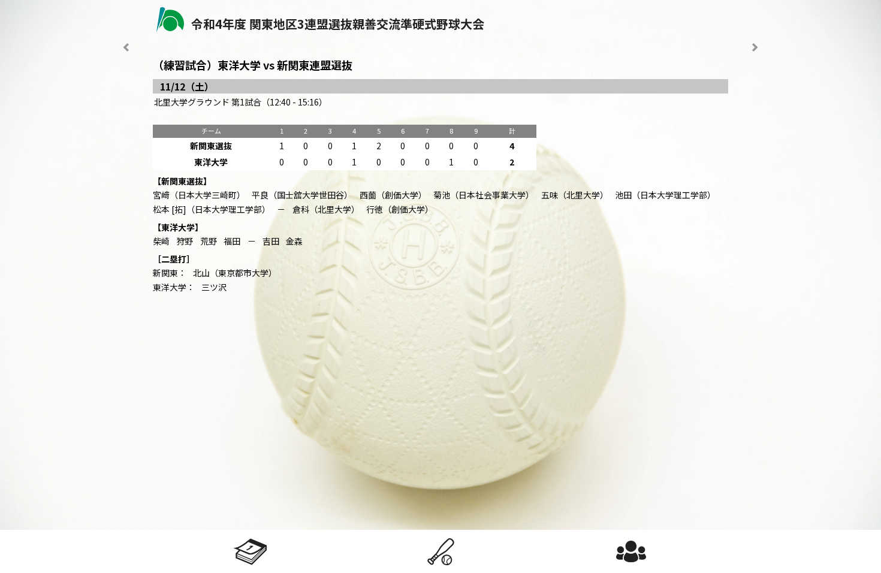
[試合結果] (440, 551)
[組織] (631, 551)
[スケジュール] (250, 551)
